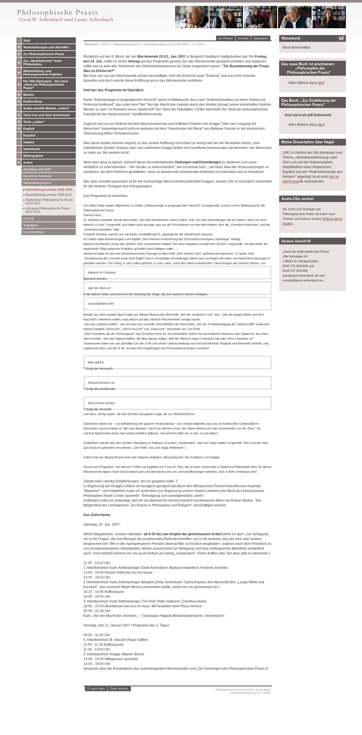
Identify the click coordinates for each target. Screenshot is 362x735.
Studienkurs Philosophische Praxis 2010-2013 (49, 201)
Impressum (261, 38)
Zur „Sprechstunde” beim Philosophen (42, 62)
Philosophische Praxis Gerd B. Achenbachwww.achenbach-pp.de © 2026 (243, 691)
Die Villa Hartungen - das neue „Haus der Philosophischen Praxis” (45, 84)
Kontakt (243, 38)
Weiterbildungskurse (37, 183)
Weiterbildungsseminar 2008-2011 (48, 194)
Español (29, 135)
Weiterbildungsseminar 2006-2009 (48, 189)
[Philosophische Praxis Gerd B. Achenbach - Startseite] (64, 21)
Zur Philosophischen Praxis (43, 54)
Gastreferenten (33, 232)
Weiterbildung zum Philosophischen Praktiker (42, 72)
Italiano (28, 142)
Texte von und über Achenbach (46, 115)
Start (26, 40)
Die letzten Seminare (37, 176)
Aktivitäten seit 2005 (37, 169)
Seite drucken (119, 688)
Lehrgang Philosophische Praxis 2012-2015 (47, 210)
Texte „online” (34, 121)
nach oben (98, 688)
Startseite (91, 44)
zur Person (226, 38)
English (29, 128)
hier (321, 83)
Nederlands (31, 149)
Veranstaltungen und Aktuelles (46, 47)
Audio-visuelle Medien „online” (46, 108)
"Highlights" (31, 225)
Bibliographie (33, 155)
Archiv (28, 162)
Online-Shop (32, 101)
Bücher (28, 94)
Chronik (28, 218)
